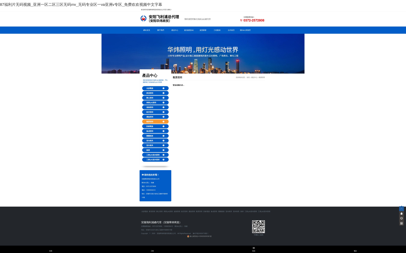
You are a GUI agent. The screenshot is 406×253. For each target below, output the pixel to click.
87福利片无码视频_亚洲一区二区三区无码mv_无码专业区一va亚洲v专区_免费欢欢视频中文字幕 (81, 4)
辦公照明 (149, 97)
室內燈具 (149, 140)
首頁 (248, 77)
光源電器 (149, 88)
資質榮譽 (203, 30)
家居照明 (149, 93)
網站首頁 (146, 30)
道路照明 (149, 107)
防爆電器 (149, 126)
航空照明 (149, 112)
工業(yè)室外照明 (153, 159)
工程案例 (217, 30)
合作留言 (231, 30)
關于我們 (160, 30)
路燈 (148, 150)
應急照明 (149, 117)
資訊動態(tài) (189, 30)
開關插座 (149, 136)
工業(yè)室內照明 (153, 155)
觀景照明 (149, 121)
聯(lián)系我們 (245, 30)
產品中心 (174, 30)
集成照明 (149, 131)
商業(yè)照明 (151, 102)
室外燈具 (149, 145)
